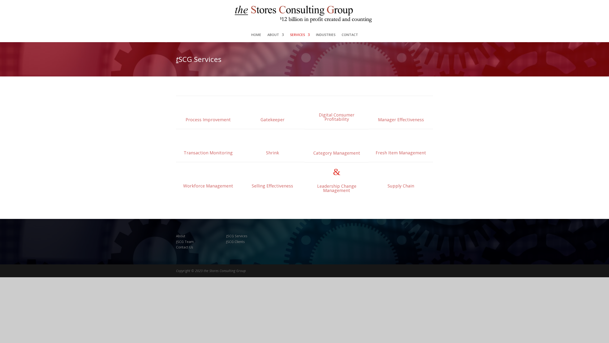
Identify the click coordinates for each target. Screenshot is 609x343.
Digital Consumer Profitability (336, 117)
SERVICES (297, 35)
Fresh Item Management (401, 153)
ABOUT (273, 35)
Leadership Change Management (336, 188)
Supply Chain (401, 186)
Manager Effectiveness (401, 119)
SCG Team (185, 241)
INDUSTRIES (325, 35)
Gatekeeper (272, 119)
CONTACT (350, 35)
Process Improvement (208, 119)
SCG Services (236, 236)
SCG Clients (235, 241)
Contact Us (184, 247)
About (181, 236)
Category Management (336, 153)
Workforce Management (208, 186)
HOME (256, 35)
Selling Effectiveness (272, 186)
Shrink (272, 153)
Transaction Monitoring (208, 153)
